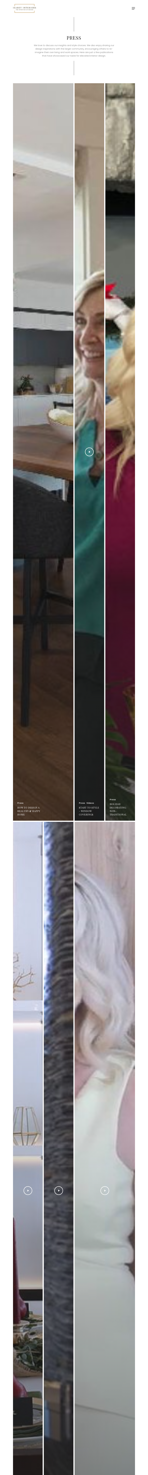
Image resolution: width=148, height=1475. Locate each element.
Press (20, 803)
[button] (133, 8)
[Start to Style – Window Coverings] (89, 452)
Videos (90, 803)
